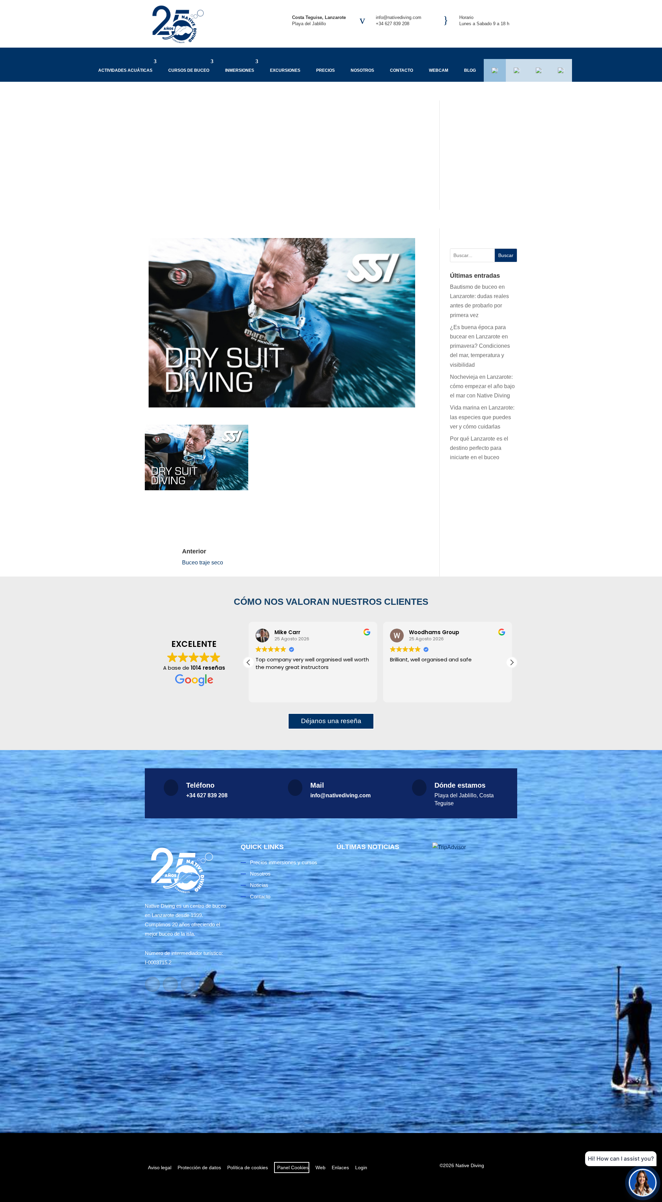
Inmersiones (239, 70)
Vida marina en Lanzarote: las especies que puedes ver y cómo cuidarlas (482, 417)
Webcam (438, 70)
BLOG (470, 70)
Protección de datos (199, 1167)
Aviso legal (159, 1167)
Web (320, 1167)
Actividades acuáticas (125, 70)
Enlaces (340, 1167)
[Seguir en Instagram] (170, 984)
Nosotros (362, 70)
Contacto (401, 70)
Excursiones (285, 70)
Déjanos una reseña (331, 721)
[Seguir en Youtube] (188, 984)
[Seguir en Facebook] (152, 984)
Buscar (505, 255)
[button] (511, 662)
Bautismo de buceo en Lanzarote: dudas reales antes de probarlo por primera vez (378, 934)
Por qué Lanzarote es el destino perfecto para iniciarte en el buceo (479, 448)
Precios (325, 70)
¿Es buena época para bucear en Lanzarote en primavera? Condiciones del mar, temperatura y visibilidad (480, 346)
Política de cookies (247, 1167)
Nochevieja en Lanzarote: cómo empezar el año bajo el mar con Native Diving (482, 386)
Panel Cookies (292, 1167)
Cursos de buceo (188, 70)
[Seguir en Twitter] (206, 984)
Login (361, 1167)
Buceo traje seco (202, 562)
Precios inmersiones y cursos (283, 862)
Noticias (259, 885)
